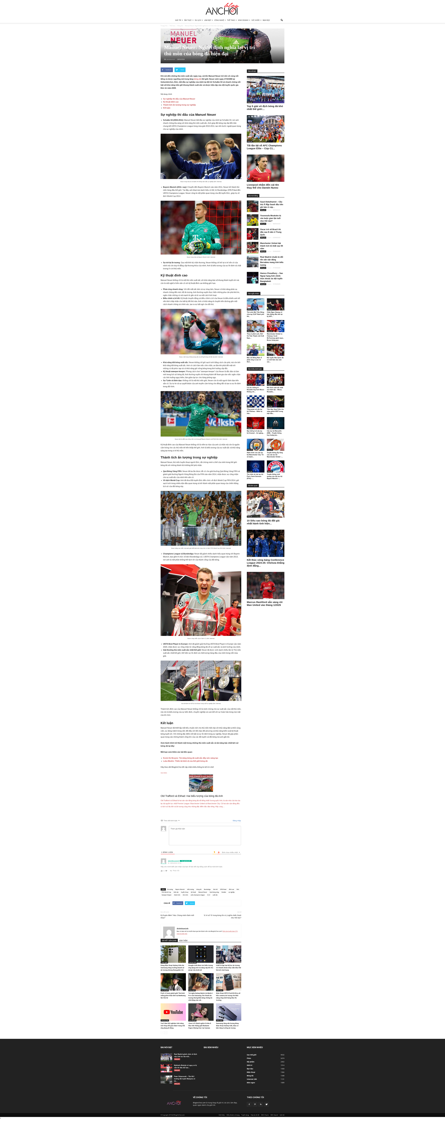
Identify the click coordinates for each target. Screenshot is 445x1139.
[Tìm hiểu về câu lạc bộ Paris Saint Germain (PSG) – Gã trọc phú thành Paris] (255, 466)
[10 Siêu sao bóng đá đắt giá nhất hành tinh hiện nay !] (265, 504)
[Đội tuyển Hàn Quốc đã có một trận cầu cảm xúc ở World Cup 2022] (275, 350)
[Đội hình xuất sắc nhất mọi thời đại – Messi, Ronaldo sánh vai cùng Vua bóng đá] (275, 380)
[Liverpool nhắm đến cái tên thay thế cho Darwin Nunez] (265, 168)
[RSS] (260, 1104)
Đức (238, 889)
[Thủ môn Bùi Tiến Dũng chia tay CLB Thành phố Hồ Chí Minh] (255, 304)
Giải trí (178, 20)
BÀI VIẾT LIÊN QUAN (169, 941)
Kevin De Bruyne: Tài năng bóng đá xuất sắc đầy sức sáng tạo (190, 758)
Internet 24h (192, 962)
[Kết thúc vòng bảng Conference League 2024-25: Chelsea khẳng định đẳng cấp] (265, 543)
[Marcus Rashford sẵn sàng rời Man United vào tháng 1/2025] (265, 585)
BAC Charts (265, 1115)
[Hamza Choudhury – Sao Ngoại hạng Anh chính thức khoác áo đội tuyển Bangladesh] (252, 278)
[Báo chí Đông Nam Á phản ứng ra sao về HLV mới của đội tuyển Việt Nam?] (255, 350)
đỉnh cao (231, 889)
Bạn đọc (266, 20)
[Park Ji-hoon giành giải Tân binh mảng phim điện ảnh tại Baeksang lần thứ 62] (173, 982)
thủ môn (185, 895)
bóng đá (197, 79)
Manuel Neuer (202, 892)
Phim (249, 1058)
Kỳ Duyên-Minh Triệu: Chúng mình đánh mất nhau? (177, 916)
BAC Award (274, 1115)
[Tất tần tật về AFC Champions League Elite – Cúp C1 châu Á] (265, 129)
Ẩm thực (188, 20)
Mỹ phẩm (250, 1062)
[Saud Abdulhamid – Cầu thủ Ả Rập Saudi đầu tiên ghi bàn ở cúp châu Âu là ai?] (252, 206)
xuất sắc (215, 895)
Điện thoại (219, 990)
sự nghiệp (232, 892)
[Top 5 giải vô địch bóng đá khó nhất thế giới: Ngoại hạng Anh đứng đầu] (265, 89)
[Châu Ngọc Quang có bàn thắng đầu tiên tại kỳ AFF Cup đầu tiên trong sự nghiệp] (275, 304)
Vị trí (208, 895)
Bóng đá (174, 42)
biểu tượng (190, 889)
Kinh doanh (243, 20)
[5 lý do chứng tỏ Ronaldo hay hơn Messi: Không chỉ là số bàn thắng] (255, 380)
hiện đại (176, 892)
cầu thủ (215, 889)
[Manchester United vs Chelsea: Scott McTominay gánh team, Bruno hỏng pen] (275, 326)
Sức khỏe (255, 20)
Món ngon (251, 1082)
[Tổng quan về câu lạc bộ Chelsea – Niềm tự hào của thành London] (255, 401)
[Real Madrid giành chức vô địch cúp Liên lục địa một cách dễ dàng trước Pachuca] (166, 1057)
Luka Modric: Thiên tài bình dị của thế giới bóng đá (185, 761)
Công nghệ (219, 20)
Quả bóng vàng (214, 892)
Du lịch (198, 20)
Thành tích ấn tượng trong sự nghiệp (179, 105)
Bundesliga (207, 889)
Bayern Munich (180, 889)
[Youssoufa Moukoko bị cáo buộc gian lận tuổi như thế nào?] (252, 220)
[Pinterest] (255, 1104)
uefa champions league (198, 895)
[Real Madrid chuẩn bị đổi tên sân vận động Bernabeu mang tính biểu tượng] (252, 261)
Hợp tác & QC (255, 1115)
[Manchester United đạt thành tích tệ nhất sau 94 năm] (252, 247)
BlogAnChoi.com (199, 1103)
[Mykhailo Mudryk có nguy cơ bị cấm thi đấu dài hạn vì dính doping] (166, 1068)
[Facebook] (249, 1104)
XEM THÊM (183, 941)
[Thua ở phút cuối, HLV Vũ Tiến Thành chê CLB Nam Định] (255, 326)
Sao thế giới (220, 962)
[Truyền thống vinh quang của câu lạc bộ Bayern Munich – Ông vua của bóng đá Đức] (275, 466)
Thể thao (231, 20)
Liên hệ (282, 1115)
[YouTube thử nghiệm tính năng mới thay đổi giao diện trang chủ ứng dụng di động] (173, 1012)
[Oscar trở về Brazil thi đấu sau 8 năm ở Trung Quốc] (252, 234)
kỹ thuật (193, 892)
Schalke (223, 892)
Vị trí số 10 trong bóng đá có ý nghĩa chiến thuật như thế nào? (222, 916)
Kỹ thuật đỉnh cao (171, 102)
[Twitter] (266, 1104)
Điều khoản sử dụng (233, 1115)
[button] (281, 20)
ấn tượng (170, 889)
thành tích (177, 895)
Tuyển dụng (245, 1115)
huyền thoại (184, 892)
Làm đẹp (207, 20)
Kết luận (166, 108)
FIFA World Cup (166, 892)
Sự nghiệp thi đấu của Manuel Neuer (179, 99)
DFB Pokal (223, 889)
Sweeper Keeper (167, 895)
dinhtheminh (182, 928)
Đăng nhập (236, 821)
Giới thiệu (222, 1115)
